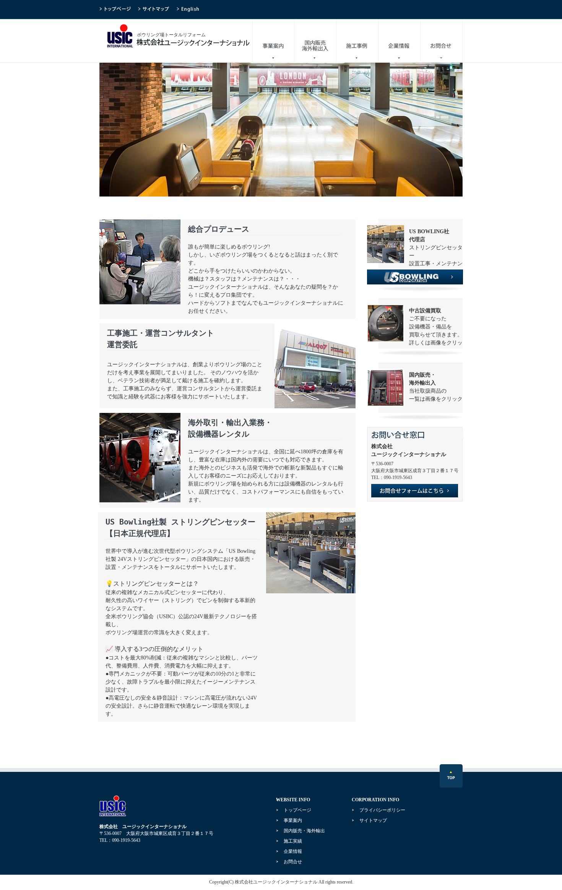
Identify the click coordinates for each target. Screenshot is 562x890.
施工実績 (293, 841)
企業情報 (399, 41)
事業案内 (273, 41)
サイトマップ (373, 820)
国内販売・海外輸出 (315, 41)
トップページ (297, 810)
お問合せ (442, 41)
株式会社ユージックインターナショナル (276, 882)
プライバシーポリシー (382, 810)
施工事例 (357, 41)
